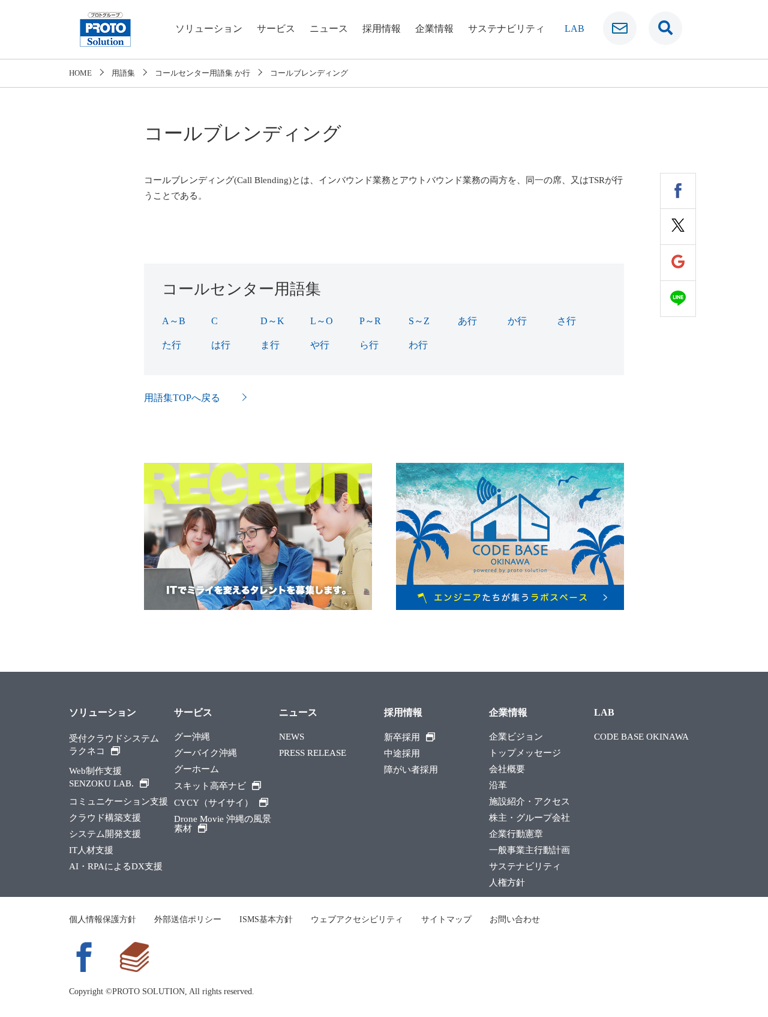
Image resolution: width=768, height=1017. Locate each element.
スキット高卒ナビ (210, 786)
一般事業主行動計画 (529, 850)
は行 (220, 345)
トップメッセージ (525, 753)
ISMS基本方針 (266, 919)
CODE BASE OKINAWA (641, 736)
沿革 (498, 785)
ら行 (369, 345)
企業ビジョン (516, 736)
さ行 (566, 321)
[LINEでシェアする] (678, 299)
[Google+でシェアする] (678, 263)
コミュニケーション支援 (118, 801)
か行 (517, 321)
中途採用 (402, 753)
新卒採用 (402, 737)
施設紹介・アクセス (529, 801)
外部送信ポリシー (187, 919)
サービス (276, 28)
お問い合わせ (515, 919)
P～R (370, 321)
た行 (171, 345)
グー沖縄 (192, 736)
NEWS (291, 736)
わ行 (418, 345)
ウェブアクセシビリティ (357, 919)
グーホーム (196, 769)
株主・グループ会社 (529, 817)
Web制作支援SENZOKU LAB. (101, 777)
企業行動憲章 (516, 834)
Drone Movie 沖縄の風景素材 (222, 824)
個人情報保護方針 (102, 919)
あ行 (467, 321)
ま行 (270, 345)
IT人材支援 (91, 850)
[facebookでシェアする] (678, 191)
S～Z (419, 321)
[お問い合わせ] (620, 28)
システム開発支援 (105, 834)
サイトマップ (446, 919)
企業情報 (434, 28)
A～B (173, 321)
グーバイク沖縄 (205, 753)
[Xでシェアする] (678, 227)
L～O (321, 321)
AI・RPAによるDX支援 (116, 866)
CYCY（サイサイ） (213, 802)
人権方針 (507, 882)
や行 (319, 345)
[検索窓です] (665, 28)
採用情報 (381, 28)
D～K (272, 321)
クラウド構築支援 (105, 817)
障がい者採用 (411, 769)
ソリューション (208, 28)
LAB (574, 28)
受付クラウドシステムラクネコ (114, 745)
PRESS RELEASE (312, 753)
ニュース (329, 28)
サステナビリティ (506, 28)
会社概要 (507, 769)
